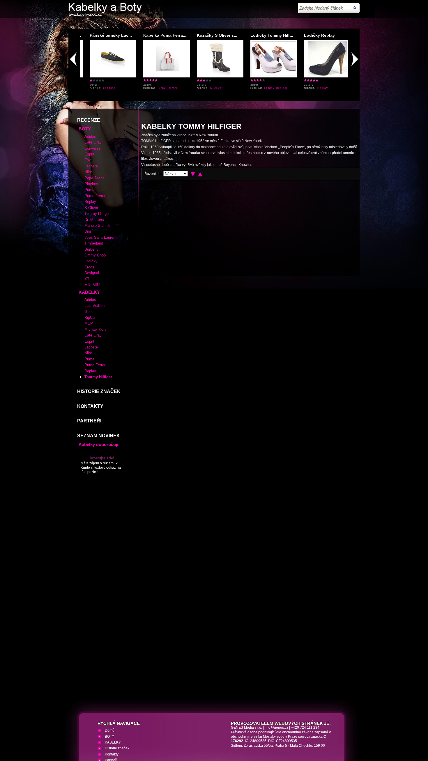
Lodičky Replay (313, 35)
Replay (316, 87)
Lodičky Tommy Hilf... (265, 35)
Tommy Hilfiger (270, 87)
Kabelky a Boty (120, 726)
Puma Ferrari (161, 87)
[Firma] (105, 15)
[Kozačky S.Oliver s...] (214, 75)
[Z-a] (193, 132)
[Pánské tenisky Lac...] (106, 75)
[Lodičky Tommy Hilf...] (270, 75)
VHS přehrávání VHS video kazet (169, 726)
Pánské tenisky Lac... (105, 35)
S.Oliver (210, 87)
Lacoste (103, 87)
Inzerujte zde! (102, 416)
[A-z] (200, 132)
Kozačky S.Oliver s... (211, 35)
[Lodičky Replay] (321, 75)
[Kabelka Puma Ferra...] (161, 75)
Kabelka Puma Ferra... (158, 35)
